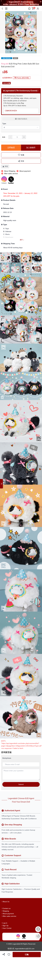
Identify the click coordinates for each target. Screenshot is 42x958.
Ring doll (5, 64)
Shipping (6, 911)
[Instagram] (18, 936)
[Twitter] (24, 936)
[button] (10, 137)
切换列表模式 (22, 119)
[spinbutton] (17, 137)
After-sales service (9, 916)
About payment (8, 914)
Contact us (6, 908)
